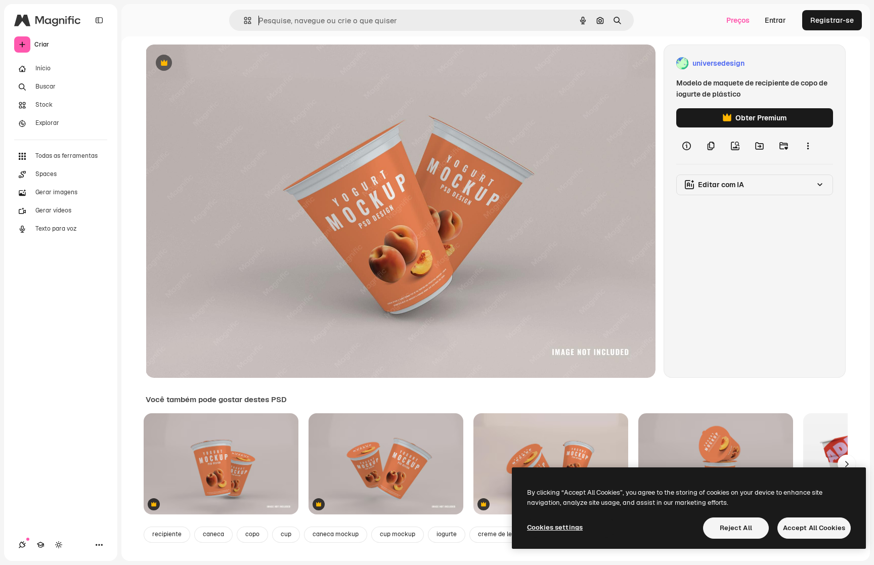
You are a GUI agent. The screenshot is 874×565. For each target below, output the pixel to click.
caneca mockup (336, 534)
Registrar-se (832, 20)
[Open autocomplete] (243, 20)
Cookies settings (555, 527)
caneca (213, 534)
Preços (738, 20)
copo (252, 534)
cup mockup (397, 534)
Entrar (775, 20)
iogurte (446, 534)
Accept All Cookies (814, 528)
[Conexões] (22, 545)
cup (286, 534)
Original (210, 63)
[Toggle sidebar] (99, 20)
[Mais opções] (808, 146)
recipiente (167, 534)
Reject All (736, 528)
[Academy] (40, 545)
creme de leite (498, 534)
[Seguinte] (847, 463)
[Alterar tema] (59, 545)
